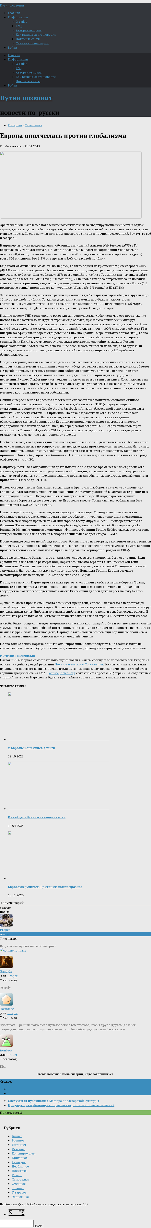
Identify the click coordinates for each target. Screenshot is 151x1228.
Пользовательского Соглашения (79, 664)
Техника (18, 1188)
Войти (12, 47)
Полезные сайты (28, 39)
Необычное (20, 1166)
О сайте (21, 21)
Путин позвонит (12, 5)
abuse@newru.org (62, 673)
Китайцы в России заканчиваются (36, 817)
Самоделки (20, 1179)
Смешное (19, 1183)
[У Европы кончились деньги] (59, 739)
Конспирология (24, 1153)
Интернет (15, 125)
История (18, 1149)
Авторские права (28, 30)
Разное (17, 1175)
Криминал (20, 1157)
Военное (18, 1140)
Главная (14, 13)
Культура (19, 1162)
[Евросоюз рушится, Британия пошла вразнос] (59, 878)
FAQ (19, 26)
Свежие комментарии (32, 43)
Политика (19, 1170)
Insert (38, 1225)
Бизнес (17, 1136)
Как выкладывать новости (36, 34)
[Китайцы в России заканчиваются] (59, 809)
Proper (12, 976)
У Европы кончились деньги (31, 748)
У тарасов (19, 1192)
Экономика (33, 125)
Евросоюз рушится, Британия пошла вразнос (45, 887)
